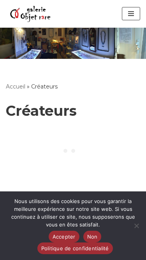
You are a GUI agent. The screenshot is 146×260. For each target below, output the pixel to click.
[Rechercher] (73, 43)
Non (92, 236)
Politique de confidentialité (75, 248)
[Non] (136, 226)
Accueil (15, 86)
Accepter (64, 236)
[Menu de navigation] (131, 13)
